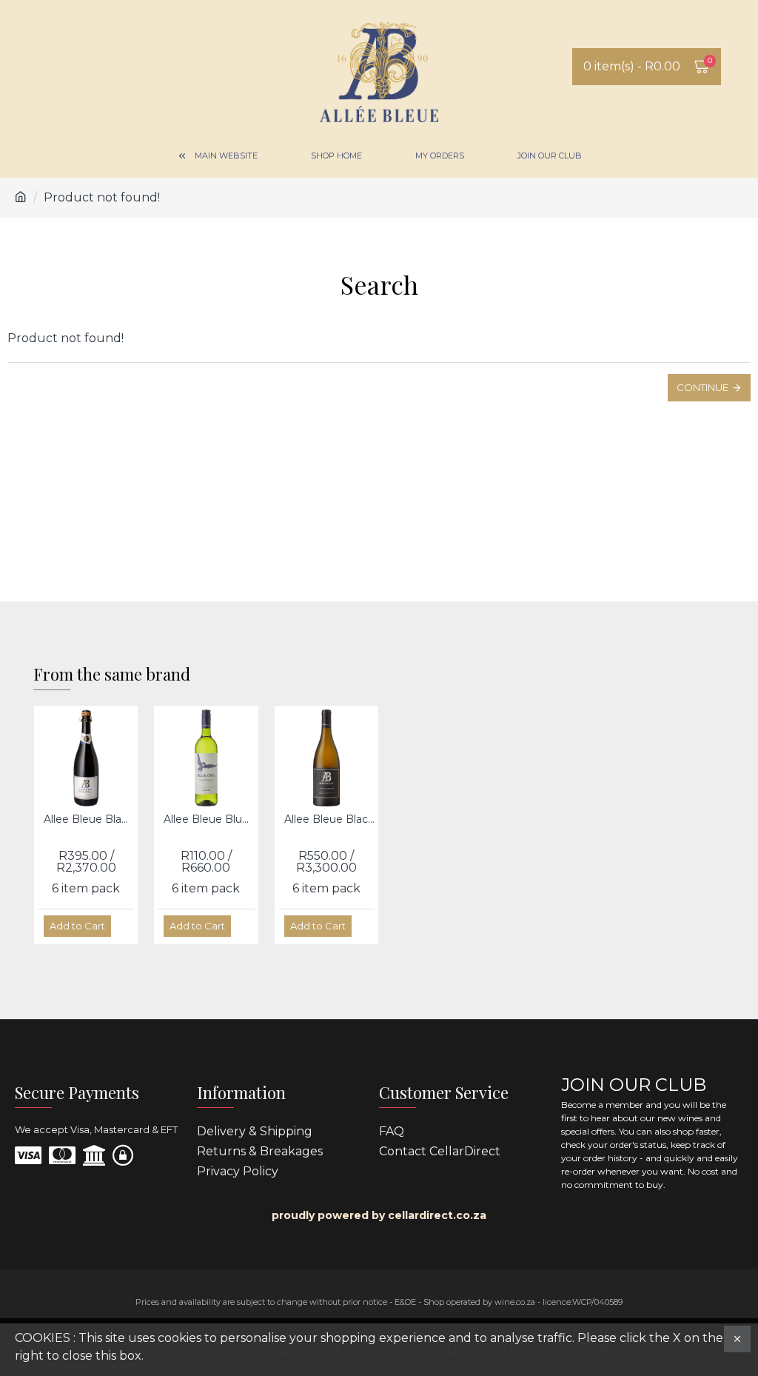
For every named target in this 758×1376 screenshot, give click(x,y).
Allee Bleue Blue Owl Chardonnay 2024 (209, 819)
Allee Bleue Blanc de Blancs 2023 (89, 819)
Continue (702, 387)
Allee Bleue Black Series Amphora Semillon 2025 (329, 819)
